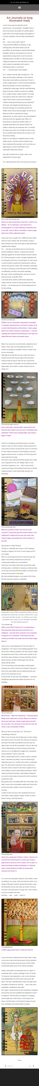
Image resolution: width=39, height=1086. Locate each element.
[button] (19, 7)
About (19, 1060)
